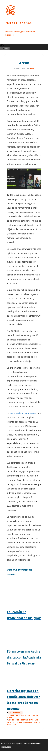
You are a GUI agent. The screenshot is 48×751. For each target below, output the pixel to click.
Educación (15, 713)
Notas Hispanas (18, 22)
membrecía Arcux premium (23, 413)
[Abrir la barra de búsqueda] (2, 45)
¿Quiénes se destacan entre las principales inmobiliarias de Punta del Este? (23, 722)
